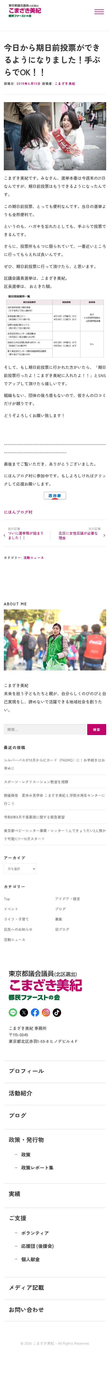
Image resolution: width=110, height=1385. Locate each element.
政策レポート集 (37, 1167)
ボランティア (35, 1233)
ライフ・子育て (16, 919)
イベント (11, 908)
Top (7, 898)
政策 (25, 1154)
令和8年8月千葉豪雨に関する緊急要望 (34, 817)
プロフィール (26, 1070)
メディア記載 (26, 1287)
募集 (58, 919)
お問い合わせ (26, 1309)
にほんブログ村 (18, 512)
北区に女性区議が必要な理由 (78, 535)
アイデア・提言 (67, 898)
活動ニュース (34, 557)
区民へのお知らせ (18, 929)
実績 (14, 1193)
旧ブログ (62, 929)
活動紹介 (20, 1093)
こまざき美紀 (65, 83)
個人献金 (30, 1259)
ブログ (60, 908)
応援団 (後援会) (37, 1246)
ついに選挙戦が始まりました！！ (26, 535)
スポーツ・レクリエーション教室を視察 (36, 781)
